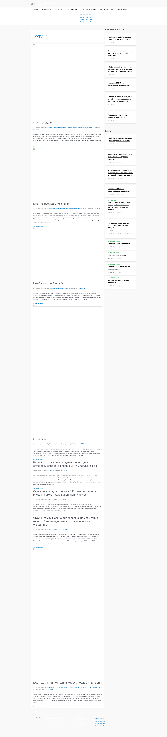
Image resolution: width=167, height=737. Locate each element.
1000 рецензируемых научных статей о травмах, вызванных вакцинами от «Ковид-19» (120, 99)
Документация (88, 4)
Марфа (75, 127)
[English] (129, 3)
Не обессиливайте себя (48, 283)
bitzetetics (119, 144)
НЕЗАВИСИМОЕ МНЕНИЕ (88, 9)
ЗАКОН (35, 9)
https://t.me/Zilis (80, 724)
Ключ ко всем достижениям (51, 203)
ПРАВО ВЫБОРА (45, 2)
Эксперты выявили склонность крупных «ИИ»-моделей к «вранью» (120, 53)
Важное (63, 127)
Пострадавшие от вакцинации (77, 687)
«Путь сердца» (42, 122)
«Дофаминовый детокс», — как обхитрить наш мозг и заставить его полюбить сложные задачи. (120, 69)
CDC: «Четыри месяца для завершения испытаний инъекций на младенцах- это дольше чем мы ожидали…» (65, 521)
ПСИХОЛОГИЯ (59, 9)
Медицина (64, 687)
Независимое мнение (85, 127)
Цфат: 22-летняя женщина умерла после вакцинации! (67, 682)
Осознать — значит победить (119, 244)
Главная (68, 4)
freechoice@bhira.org (82, 722)
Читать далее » (38, 147)
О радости (40, 439)
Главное (69, 127)
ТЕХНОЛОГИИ (72, 9)
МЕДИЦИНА (45, 9)
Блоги (97, 4)
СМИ (89, 687)
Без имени (52, 499)
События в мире (97, 687)
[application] (80, 4)
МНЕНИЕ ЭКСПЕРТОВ (106, 9)
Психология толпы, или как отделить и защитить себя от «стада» (119, 225)
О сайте (76, 4)
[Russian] (134, 3)
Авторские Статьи (55, 127)
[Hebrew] (132, 3)
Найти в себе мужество (117, 255)
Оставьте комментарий (40, 127)
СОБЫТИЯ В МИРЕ (123, 9)
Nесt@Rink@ (112, 200)
